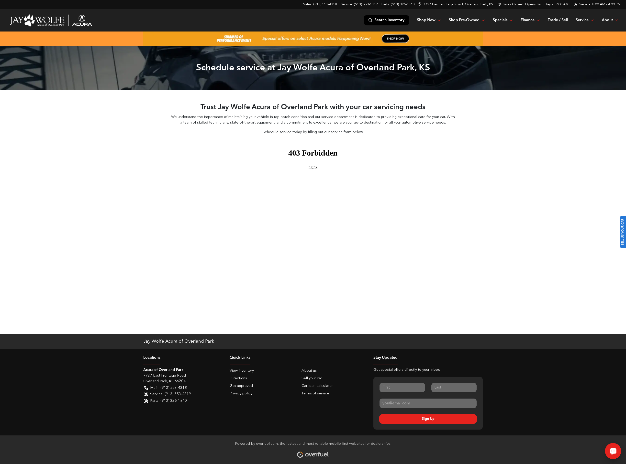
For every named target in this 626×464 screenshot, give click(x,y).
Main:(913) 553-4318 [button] (168, 388)
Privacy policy (241, 393)
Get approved (241, 386)
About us (309, 371)
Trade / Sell (558, 20)
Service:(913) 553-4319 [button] (170, 394)
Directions (238, 378)
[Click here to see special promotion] (313, 39)
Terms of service (315, 393)
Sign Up (428, 419)
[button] (456, 4)
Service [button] (582, 20)
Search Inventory (389, 20)
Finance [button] (528, 20)
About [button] (607, 20)
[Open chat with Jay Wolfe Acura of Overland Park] (613, 451)
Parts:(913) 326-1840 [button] (168, 401)
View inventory (242, 371)
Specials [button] (500, 20)
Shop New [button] (426, 20)
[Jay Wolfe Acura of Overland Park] (51, 20)
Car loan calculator (317, 386)
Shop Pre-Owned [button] (464, 20)
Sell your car (312, 378)
